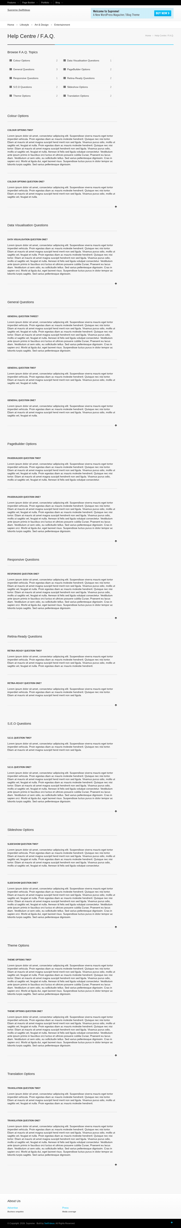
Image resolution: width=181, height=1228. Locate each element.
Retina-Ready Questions (81, 78)
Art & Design (42, 24)
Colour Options (21, 60)
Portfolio (45, 2)
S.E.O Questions (22, 87)
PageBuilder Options (78, 69)
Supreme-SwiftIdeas (18, 9)
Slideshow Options (77, 87)
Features (11, 2)
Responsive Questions (25, 78)
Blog (58, 2)
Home (10, 24)
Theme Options (22, 95)
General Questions (23, 69)
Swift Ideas (49, 1223)
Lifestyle (24, 24)
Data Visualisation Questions (83, 60)
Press (65, 1207)
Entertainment (62, 24)
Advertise (12, 1207)
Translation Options (78, 95)
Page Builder (28, 2)
